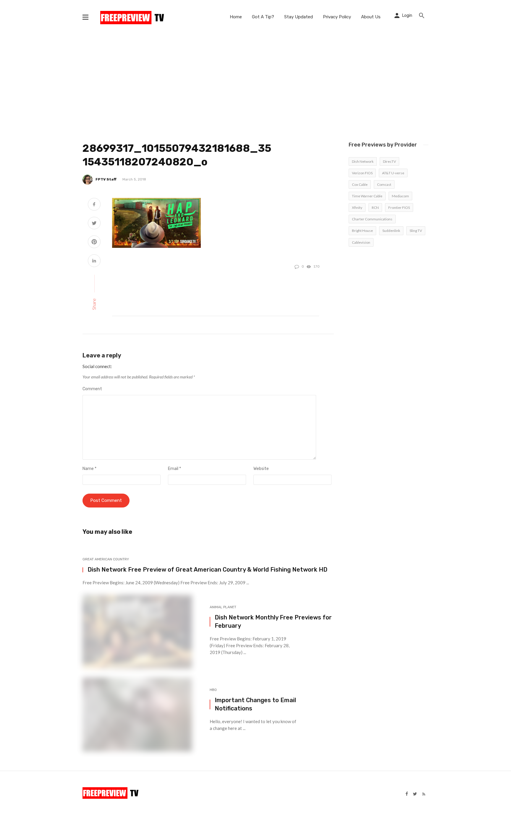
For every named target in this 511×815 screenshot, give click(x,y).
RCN (375, 207)
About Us (371, 16)
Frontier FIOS (399, 207)
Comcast (384, 184)
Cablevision (361, 242)
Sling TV (416, 230)
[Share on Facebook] (94, 205)
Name (89, 468)
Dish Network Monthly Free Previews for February (273, 621)
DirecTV (389, 161)
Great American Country (106, 559)
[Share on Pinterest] (94, 242)
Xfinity (357, 207)
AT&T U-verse (393, 173)
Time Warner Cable (367, 196)
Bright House (362, 230)
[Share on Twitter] (94, 224)
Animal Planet (223, 607)
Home (236, 16)
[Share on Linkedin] (94, 261)
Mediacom (400, 196)
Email (174, 468)
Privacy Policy (337, 16)
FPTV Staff (106, 179)
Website (261, 468)
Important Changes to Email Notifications (255, 704)
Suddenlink (391, 230)
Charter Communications (372, 219)
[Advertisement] (255, 78)
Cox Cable (360, 184)
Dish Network (362, 161)
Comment (92, 388)
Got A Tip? (263, 16)
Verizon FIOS (362, 173)
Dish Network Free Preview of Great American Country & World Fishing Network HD (207, 569)
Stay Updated (298, 16)
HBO (213, 690)
